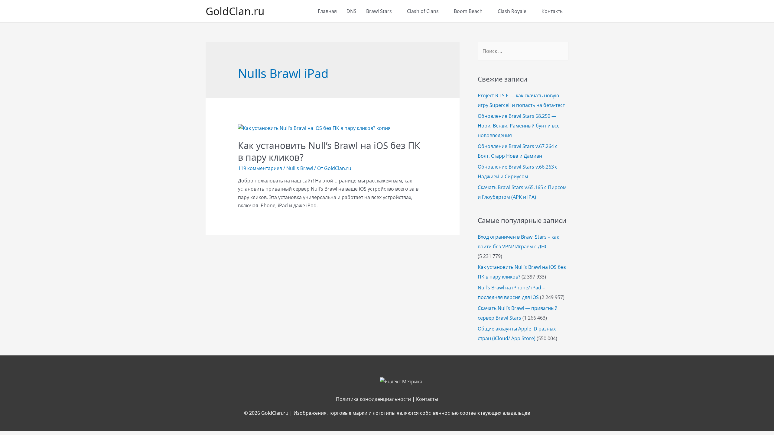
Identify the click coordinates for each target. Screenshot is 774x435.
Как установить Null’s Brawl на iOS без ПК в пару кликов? (329, 151)
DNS (351, 11)
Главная (327, 11)
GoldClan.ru (235, 11)
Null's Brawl (299, 168)
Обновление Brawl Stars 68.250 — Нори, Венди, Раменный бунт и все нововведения (519, 126)
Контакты (552, 11)
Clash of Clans (423, 11)
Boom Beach (468, 11)
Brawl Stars (379, 11)
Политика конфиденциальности (373, 399)
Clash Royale (512, 11)
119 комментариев (260, 168)
